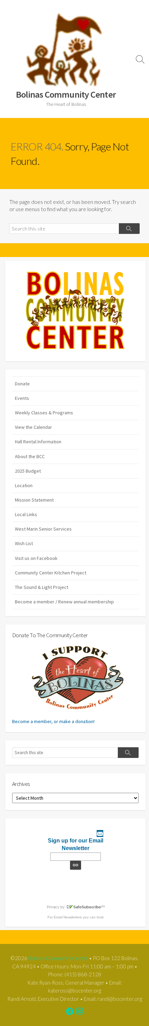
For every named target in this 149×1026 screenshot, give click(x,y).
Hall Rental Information (38, 441)
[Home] (75, 310)
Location (24, 485)
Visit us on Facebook (36, 558)
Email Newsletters (68, 917)
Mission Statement (34, 500)
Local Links (26, 514)
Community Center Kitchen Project (50, 573)
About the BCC (30, 456)
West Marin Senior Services (43, 529)
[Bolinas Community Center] (66, 49)
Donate (22, 384)
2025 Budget (28, 471)
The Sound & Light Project (41, 587)
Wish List (24, 543)
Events (22, 398)
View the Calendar (33, 427)
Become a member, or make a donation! (53, 721)
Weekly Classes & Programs (44, 413)
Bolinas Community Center (58, 958)
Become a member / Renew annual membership (64, 602)
